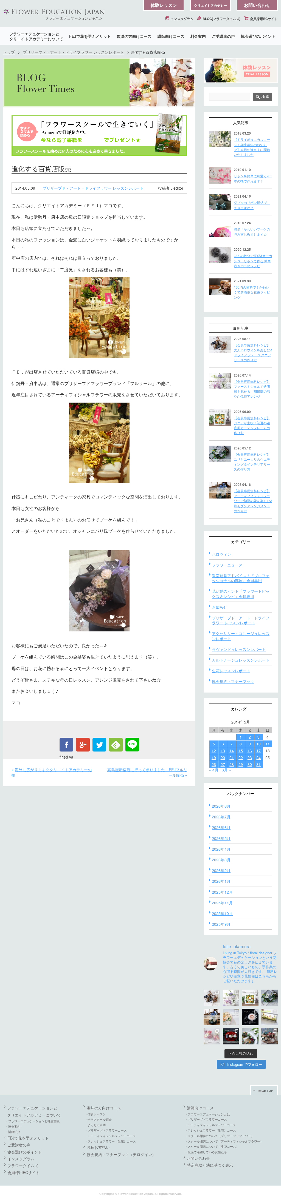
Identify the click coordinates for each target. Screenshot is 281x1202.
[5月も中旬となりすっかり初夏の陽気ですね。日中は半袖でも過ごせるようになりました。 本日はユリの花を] (269, 998)
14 (231, 750)
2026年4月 (221, 849)
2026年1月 (221, 881)
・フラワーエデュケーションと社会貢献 (32, 1121)
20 (223, 757)
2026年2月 (221, 870)
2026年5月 (221, 838)
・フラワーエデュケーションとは (207, 1114)
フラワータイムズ (22, 1165)
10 (258, 744)
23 (250, 757)
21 (231, 757)
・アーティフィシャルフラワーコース (110, 1135)
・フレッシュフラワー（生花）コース (110, 1141)
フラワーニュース (227, 565)
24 (258, 757)
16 (250, 750)
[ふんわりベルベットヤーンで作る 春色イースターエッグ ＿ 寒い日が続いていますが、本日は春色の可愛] (212, 1036)
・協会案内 (12, 1126)
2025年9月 (221, 924)
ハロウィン (221, 554)
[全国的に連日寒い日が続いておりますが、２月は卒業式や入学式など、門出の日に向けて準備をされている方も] (250, 1017)
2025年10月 (222, 913)
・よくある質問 (95, 1125)
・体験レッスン (95, 1114)
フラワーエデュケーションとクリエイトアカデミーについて (36, 36)
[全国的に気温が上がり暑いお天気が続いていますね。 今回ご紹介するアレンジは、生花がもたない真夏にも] (231, 998)
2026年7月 (221, 816)
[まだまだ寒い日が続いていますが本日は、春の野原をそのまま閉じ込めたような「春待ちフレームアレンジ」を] (269, 1017)
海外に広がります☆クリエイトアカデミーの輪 (52, 772)
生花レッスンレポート (231, 670)
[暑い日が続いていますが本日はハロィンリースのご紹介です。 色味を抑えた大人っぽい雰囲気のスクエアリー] (212, 998)
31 (258, 764)
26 (214, 764)
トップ (9, 52)
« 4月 (213, 770)
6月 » (226, 770)
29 (240, 764)
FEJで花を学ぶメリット (90, 36)
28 (231, 764)
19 (214, 757)
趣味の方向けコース (134, 36)
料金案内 (198, 36)
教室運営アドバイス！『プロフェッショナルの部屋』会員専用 (240, 578)
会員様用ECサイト (263, 18)
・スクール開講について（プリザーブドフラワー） (219, 1135)
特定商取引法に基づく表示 (210, 1165)
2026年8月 (221, 806)
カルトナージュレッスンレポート (240, 660)
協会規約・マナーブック (233, 681)
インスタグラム (181, 18)
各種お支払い (98, 1147)
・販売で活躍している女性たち (206, 1152)
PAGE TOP (265, 1091)
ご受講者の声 (223, 36)
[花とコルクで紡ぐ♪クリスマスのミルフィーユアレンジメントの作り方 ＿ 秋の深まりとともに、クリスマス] (269, 1036)
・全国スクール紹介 (98, 1119)
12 (214, 750)
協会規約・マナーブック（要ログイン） (121, 1154)
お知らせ (219, 607)
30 (250, 764)
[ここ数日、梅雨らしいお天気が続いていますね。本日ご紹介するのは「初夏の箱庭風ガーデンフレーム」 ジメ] (250, 998)
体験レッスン (164, 5)
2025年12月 (222, 892)
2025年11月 (222, 902)
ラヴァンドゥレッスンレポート (239, 649)
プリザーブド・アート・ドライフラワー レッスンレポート (73, 52)
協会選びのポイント (258, 36)
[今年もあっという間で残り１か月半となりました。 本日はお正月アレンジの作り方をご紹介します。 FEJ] (231, 1036)
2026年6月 (221, 827)
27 (223, 764)
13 (223, 750)
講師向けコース (171, 36)
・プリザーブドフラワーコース (106, 1130)
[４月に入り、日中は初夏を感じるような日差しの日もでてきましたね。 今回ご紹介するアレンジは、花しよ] (212, 1017)
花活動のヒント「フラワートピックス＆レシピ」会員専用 (240, 593)
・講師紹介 (12, 1131)
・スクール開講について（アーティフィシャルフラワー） (224, 1141)
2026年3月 (221, 859)
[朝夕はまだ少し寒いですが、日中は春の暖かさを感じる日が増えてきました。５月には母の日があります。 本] (231, 1017)
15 (240, 750)
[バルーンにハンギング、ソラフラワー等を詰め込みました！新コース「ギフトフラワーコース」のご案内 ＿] (250, 1036)
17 (258, 750)
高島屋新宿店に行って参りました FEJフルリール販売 (147, 772)
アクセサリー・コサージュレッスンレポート (240, 636)
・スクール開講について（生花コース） (212, 1146)
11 (267, 744)
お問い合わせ (257, 5)
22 (240, 757)
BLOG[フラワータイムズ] (221, 18)
